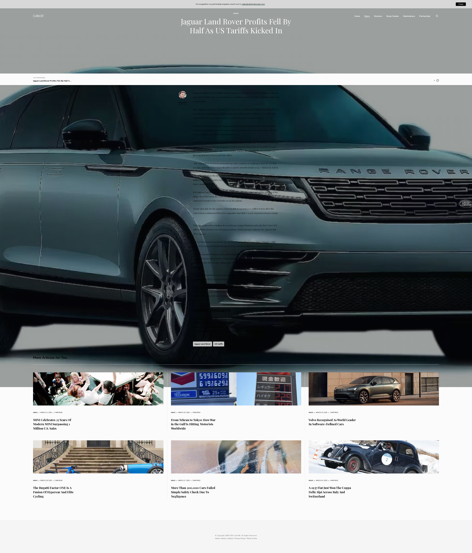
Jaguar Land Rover (202, 344)
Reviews (378, 16)
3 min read (195, 412)
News (367, 16)
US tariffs (218, 344)
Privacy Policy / (241, 538)
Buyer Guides (393, 16)
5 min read (57, 412)
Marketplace (409, 16)
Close (460, 4)
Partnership (424, 16)
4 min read (333, 480)
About (223, 538)
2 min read (333, 412)
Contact (230, 538)
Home (357, 16)
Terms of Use (252, 538)
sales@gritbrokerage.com (253, 4)
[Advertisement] (236, 55)
